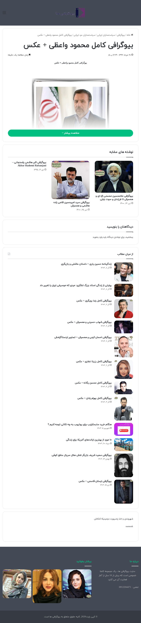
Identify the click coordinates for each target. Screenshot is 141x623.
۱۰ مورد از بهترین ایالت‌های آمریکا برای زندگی (89, 440)
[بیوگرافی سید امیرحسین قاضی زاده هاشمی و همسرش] (70, 180)
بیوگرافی (121, 35)
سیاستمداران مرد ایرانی (84, 35)
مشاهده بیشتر (71, 133)
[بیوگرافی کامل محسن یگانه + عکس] (123, 387)
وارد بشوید (97, 237)
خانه (129, 35)
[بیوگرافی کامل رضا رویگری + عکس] (123, 308)
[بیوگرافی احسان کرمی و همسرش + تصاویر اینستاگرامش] (123, 347)
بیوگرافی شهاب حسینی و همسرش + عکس (89, 322)
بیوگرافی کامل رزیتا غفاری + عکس (94, 361)
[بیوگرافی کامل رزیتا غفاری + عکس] (123, 369)
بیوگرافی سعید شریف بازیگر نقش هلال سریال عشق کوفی (82, 455)
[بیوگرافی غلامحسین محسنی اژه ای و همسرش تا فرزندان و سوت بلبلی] (114, 177)
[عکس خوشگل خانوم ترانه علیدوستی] (17, 583)
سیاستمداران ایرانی (106, 35)
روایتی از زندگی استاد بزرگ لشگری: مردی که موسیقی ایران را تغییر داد (76, 285)
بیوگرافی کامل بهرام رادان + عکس (94, 398)
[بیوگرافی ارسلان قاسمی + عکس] (123, 492)
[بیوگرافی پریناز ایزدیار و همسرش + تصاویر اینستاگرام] (77, 583)
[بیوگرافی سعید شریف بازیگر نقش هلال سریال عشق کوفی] (123, 465)
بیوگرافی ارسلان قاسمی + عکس (95, 481)
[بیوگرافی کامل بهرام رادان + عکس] (123, 408)
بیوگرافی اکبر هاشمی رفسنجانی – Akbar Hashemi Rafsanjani (29, 164)
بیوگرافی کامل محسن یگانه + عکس (93, 383)
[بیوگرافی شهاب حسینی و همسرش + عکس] (123, 327)
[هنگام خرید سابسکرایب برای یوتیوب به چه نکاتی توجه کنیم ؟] (123, 429)
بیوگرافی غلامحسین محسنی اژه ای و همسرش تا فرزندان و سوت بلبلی (114, 197)
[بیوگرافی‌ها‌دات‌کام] (70, 12)
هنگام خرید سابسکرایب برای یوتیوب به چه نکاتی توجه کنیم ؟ (80, 424)
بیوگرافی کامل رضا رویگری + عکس (94, 300)
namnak (129, 526)
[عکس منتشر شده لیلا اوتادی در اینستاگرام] (47, 586)
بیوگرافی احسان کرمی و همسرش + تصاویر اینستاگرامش (83, 337)
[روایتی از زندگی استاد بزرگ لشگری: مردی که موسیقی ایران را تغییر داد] (123, 290)
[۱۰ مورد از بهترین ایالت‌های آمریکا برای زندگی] (123, 444)
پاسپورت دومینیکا (109, 519)
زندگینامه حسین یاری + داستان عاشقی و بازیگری (86, 264)
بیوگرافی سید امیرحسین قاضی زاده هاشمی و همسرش (71, 204)
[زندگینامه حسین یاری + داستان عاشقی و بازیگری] (123, 271)
